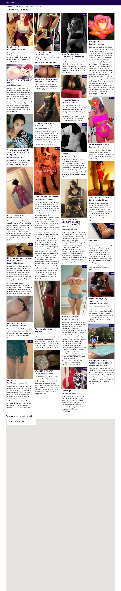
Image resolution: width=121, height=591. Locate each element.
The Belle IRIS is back (99, 144)
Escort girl (66, 391)
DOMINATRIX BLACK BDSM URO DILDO (44, 124)
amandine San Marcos (99, 197)
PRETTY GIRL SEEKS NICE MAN (19, 81)
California (28, 6)
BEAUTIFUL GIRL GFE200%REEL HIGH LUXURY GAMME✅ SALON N (71, 223)
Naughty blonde (14, 323)
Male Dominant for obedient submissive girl (73, 55)
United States (18, 6)
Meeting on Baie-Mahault (46, 79)
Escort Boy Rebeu (15, 215)
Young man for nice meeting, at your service (100, 361)
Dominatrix (12, 380)
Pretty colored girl (43, 52)
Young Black (95, 41)
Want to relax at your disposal (44, 330)
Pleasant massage (70, 100)
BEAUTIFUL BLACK (44, 371)
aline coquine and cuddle (46, 197)
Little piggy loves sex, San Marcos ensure (19, 259)
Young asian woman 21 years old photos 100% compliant (18, 152)
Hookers (9, 6)
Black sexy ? (13, 47)
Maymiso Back (96, 240)
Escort (65, 154)
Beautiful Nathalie (70, 316)
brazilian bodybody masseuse (98, 300)
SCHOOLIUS (10, 3)
